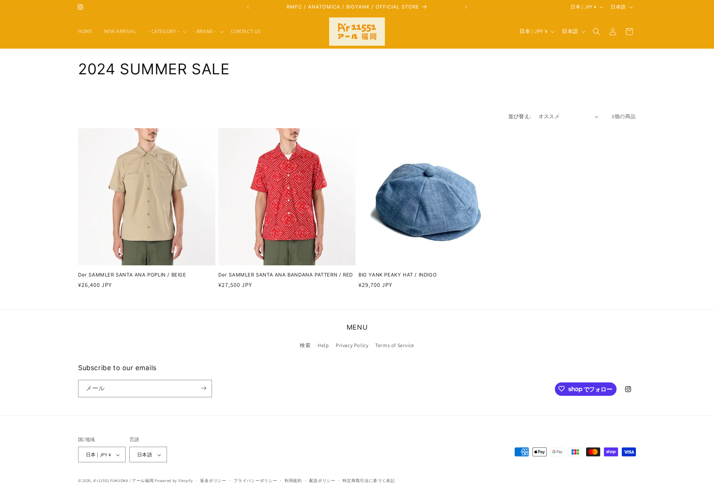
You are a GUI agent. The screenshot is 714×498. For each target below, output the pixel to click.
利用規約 (293, 480)
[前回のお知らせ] (248, 7)
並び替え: (519, 116)
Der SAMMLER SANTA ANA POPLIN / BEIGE (132, 275)
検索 (305, 345)
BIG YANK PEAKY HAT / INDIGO (397, 275)
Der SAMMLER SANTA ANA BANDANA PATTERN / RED (285, 275)
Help (323, 345)
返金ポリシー (213, 480)
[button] (166, 31)
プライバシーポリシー (255, 480)
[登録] (203, 388)
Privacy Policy (352, 345)
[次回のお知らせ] (466, 7)
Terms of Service (394, 345)
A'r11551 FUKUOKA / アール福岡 (123, 481)
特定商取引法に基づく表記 (368, 480)
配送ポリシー (322, 480)
